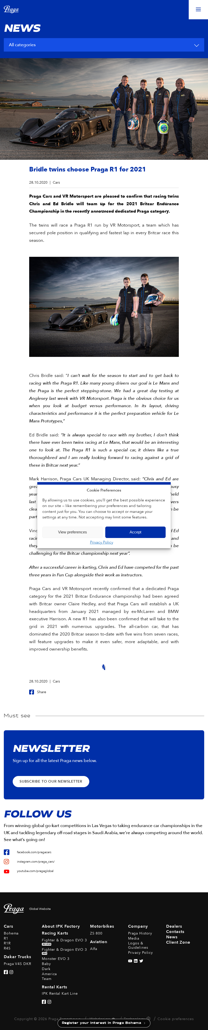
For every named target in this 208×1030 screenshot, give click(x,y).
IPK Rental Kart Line (60, 993)
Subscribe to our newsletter (51, 781)
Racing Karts (55, 933)
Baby (46, 963)
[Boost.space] (149, 1019)
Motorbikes (102, 926)
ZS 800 (96, 933)
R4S (7, 948)
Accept (135, 532)
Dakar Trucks (17, 957)
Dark (46, 968)
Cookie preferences (176, 1019)
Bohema (11, 933)
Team (46, 978)
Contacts (175, 931)
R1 (6, 938)
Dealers (174, 926)
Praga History (140, 933)
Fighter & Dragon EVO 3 (64, 942)
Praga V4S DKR (17, 963)
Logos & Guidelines (138, 945)
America (49, 974)
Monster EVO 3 (55, 958)
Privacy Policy (101, 542)
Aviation (98, 942)
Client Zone (178, 942)
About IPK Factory (61, 926)
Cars (8, 926)
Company (138, 926)
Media (133, 938)
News (172, 937)
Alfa (93, 948)
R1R (7, 943)
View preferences (72, 532)
